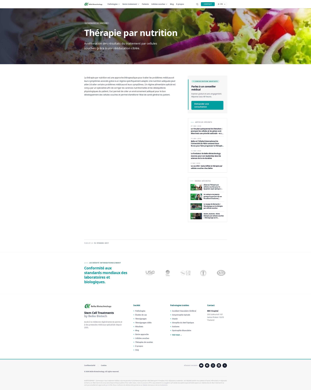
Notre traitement (129, 4)
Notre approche (142, 334)
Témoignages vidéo (143, 322)
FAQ (137, 350)
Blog (172, 4)
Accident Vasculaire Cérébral (184, 311)
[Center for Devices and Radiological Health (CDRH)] (185, 273)
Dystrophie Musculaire (181, 330)
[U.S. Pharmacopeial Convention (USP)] (150, 273)
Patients (145, 4)
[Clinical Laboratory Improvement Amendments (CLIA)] (168, 273)
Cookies (104, 365)
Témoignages (141, 319)
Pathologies (113, 4)
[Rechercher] (197, 4)
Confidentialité (89, 365)
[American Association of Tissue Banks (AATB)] (221, 273)
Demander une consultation (201, 105)
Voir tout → (177, 335)
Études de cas (141, 315)
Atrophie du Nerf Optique (183, 322)
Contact (208, 4)
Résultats (139, 326)
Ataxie (175, 319)
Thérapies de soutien (144, 342)
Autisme (175, 326)
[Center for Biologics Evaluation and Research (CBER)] (203, 273)
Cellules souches (158, 4)
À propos (180, 4)
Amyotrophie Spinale (181, 315)
